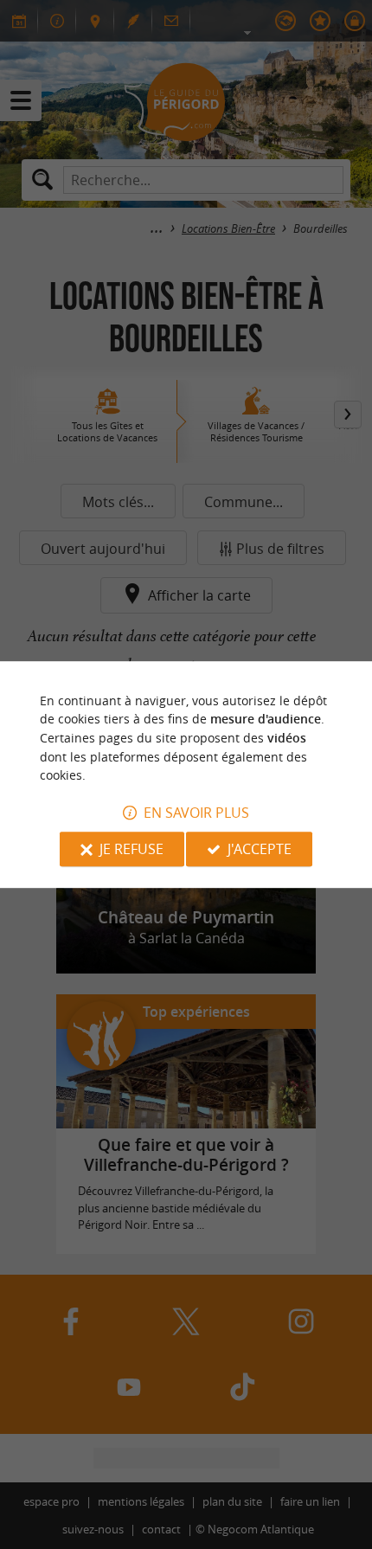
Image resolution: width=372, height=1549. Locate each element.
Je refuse (131, 848)
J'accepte (260, 848)
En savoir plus (196, 812)
